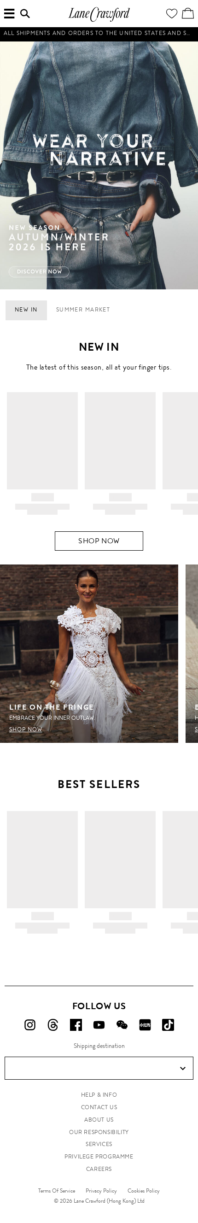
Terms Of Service (56, 1191)
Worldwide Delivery (99, 38)
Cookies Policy (144, 1191)
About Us (99, 1120)
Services (99, 1144)
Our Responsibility (99, 1132)
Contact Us (99, 1107)
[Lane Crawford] (99, 20)
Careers (99, 1169)
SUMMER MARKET (83, 310)
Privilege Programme (98, 1156)
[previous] (11, 165)
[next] (186, 165)
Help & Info (99, 1095)
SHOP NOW (99, 540)
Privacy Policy (101, 1191)
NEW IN (26, 310)
